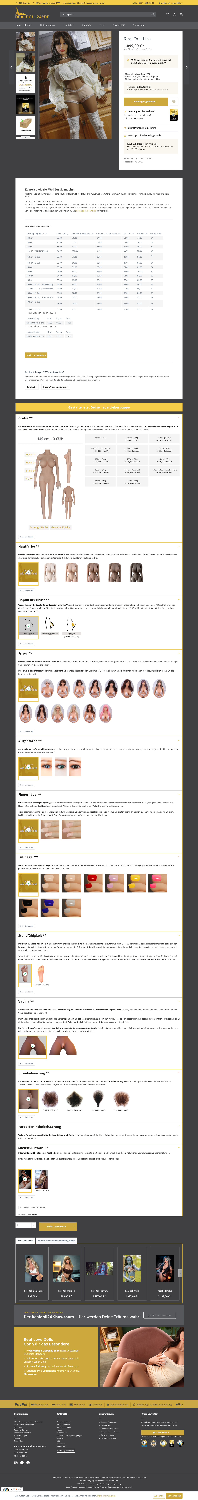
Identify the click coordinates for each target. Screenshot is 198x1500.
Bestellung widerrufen (65, 1450)
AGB (58, 1441)
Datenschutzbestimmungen (154, 1436)
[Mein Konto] (174, 14)
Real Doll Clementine (33, 1291)
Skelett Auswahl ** (33, 1148)
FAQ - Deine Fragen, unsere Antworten (28, 1422)
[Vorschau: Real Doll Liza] (25, 41)
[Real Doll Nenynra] (99, 1268)
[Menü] (21, 1488)
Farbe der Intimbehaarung (39, 1126)
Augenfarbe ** (30, 741)
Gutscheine (18, 1441)
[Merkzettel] (168, 14)
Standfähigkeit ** (32, 935)
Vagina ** (26, 1001)
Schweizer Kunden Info (22, 1433)
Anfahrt (17, 1438)
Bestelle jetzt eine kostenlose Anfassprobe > (147, 88)
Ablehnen (158, 1495)
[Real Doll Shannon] (66, 1268)
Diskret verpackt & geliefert (141, 127)
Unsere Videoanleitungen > (55, 387)
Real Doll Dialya (165, 1291)
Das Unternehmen (63, 1422)
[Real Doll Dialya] (165, 1268)
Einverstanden (174, 1495)
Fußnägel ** (28, 857)
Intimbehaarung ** (33, 1073)
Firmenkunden (62, 1433)
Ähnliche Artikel (25, 1240)
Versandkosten (93, 1477)
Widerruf (60, 1438)
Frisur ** (25, 653)
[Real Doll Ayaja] (132, 1268)
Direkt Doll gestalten (36, 355)
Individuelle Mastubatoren (24, 1424)
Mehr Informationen (106, 1495)
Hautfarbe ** (28, 546)
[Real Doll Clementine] (33, 1268)
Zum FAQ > (32, 387)
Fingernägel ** (30, 794)
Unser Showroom (63, 1424)
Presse (59, 1430)
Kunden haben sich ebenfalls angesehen (56, 1240)
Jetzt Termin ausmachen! (159, 1315)
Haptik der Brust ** (33, 600)
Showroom (30, 1374)
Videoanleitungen (20, 1435)
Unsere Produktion (64, 1427)
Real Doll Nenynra (99, 1291)
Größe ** (25, 418)
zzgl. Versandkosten (143, 49)
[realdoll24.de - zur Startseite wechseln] (32, 14)
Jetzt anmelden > (161, 1432)
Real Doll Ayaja (132, 1291)
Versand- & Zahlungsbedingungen (69, 1435)
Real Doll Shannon (66, 1291)
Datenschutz (61, 1446)
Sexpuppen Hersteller (86, 211)
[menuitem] (108, 14)
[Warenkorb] (181, 14)
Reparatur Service (21, 1430)
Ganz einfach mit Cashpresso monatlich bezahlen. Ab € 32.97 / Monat (150, 146)
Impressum (61, 1444)
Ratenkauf (18, 1427)
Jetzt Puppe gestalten (144, 101)
